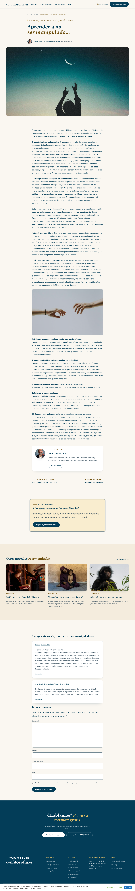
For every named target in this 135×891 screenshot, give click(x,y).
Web (33, 772)
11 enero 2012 (45, 645)
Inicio (29, 15)
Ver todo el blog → (122, 559)
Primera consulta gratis (119, 4)
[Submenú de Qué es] (36, 4)
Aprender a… (33, 20)
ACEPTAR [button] (128, 887)
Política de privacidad (118, 861)
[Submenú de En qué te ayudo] (51, 4)
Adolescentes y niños (75, 871)
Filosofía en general (66, 20)
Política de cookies (117, 868)
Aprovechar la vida (48, 20)
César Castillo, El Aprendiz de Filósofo (47, 684)
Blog (36, 15)
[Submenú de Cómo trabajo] (64, 4)
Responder (38, 674)
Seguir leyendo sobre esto (46, 525)
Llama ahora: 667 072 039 (79, 835)
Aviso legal (114, 865)
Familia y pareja (73, 861)
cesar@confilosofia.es (53, 865)
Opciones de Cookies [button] (114, 887)
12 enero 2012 (64, 684)
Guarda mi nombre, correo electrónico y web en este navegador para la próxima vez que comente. (66, 783)
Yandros (37, 645)
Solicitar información (53, 835)
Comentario (36, 721)
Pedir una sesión (55, 465)
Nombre (35, 751)
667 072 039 (103, 4)
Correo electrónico (38, 761)
